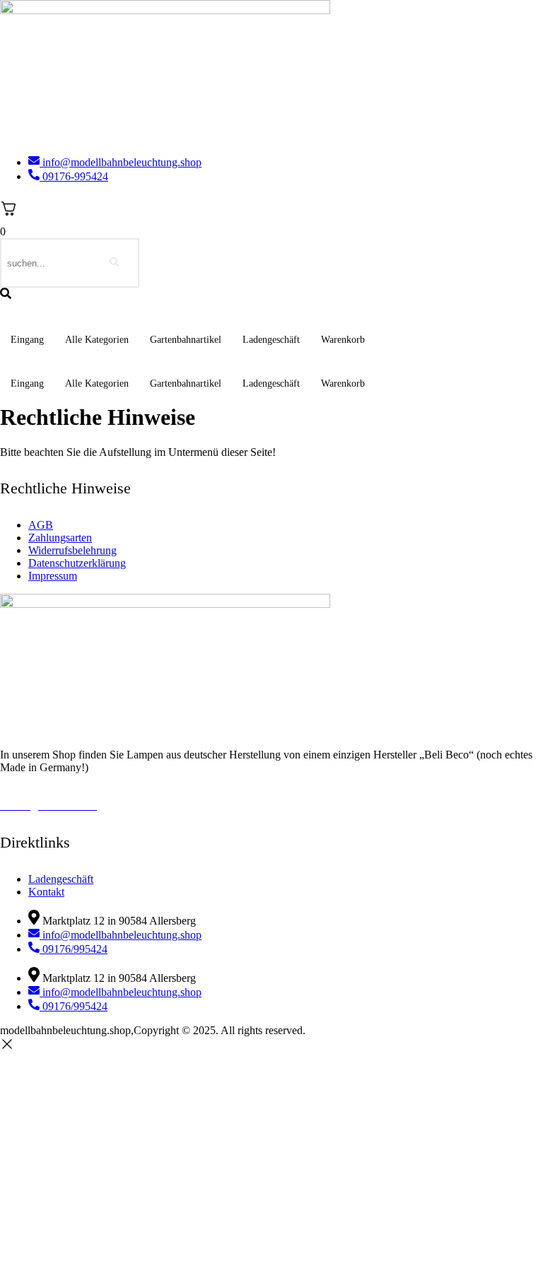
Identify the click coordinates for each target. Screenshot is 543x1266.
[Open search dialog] (5, 294)
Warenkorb (343, 339)
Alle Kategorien (97, 339)
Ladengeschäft (271, 339)
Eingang (27, 339)
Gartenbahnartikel (185, 339)
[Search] (114, 263)
